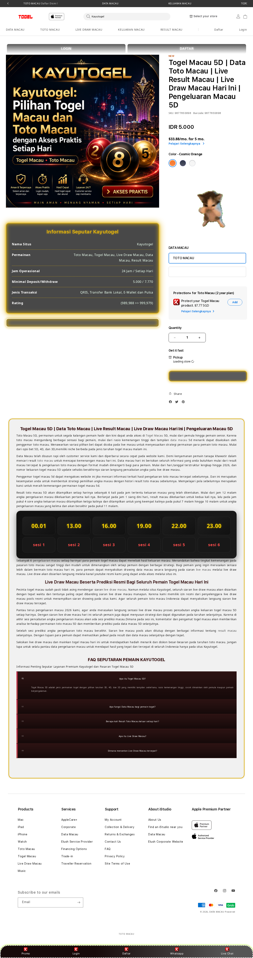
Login (76, 953)
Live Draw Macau (30, 863)
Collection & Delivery (120, 827)
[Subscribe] (78, 902)
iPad (21, 827)
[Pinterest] (184, 403)
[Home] (19, 16)
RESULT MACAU (171, 29)
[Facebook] (171, 403)
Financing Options (74, 849)
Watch (22, 841)
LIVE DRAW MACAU (89, 29)
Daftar (126, 953)
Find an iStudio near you (165, 827)
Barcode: (198, 113)
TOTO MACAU (41, 3)
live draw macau (115, 589)
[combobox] (126, 16)
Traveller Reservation (76, 863)
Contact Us (113, 841)
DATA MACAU (110, 3)
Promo (26, 953)
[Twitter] (177, 403)
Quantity (175, 328)
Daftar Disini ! (49, 3)
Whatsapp (176, 953)
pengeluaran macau (46, 560)
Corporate (68, 827)
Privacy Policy (115, 856)
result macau (227, 630)
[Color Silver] (192, 163)
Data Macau (69, 834)
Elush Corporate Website (165, 841)
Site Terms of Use (117, 863)
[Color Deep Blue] (183, 163)
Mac (21, 819)
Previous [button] (8, 4)
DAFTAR (187, 48)
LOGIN (66, 48)
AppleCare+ (69, 819)
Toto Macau (26, 849)
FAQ (108, 849)
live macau (203, 569)
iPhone (22, 834)
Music (22, 870)
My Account (113, 819)
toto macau (45, 460)
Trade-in (67, 856)
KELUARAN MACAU (179, 3)
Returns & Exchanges (120, 834)
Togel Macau (154, 435)
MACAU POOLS (184, 272)
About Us (154, 819)
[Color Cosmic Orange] (173, 163)
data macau (178, 440)
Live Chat (227, 953)
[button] (15, 29)
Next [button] (245, 4)
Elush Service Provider (77, 841)
